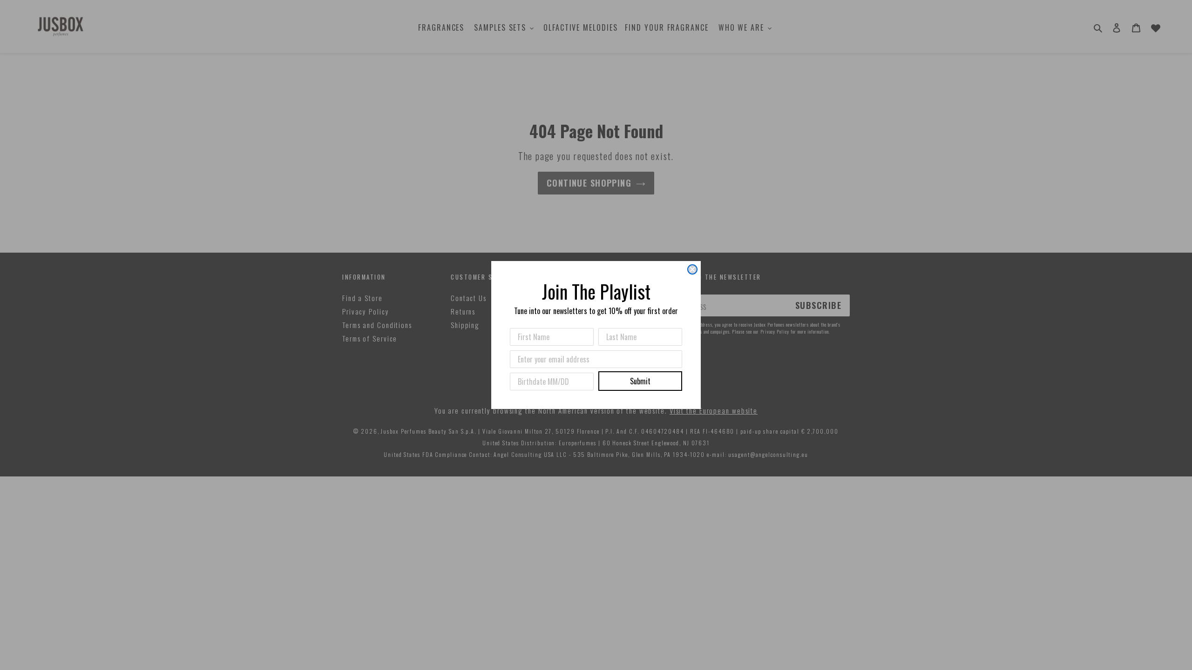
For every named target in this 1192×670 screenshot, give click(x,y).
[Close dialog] (692, 269)
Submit (640, 381)
